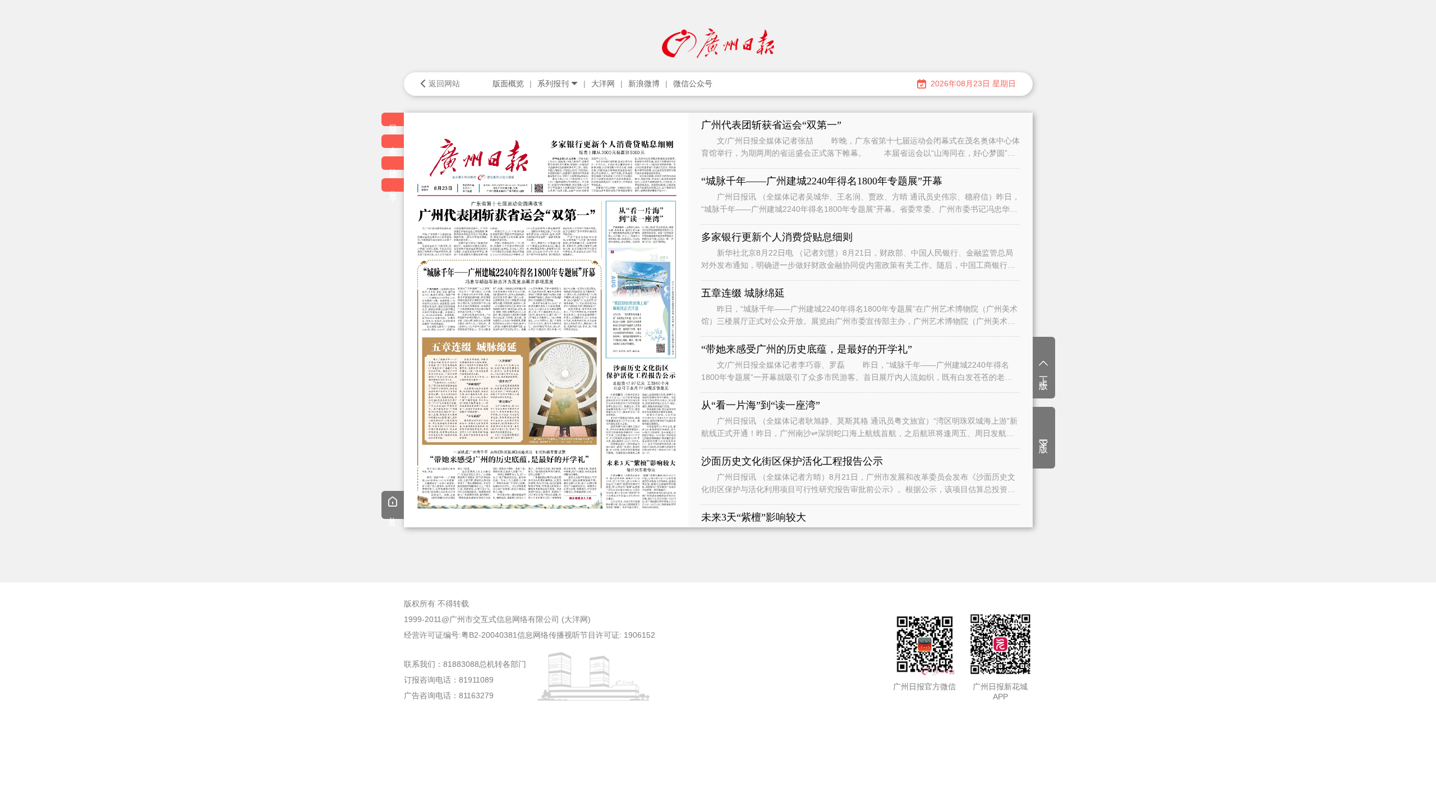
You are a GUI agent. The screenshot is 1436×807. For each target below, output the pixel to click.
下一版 (1043, 436)
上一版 (1043, 373)
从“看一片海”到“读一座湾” (760, 405)
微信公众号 (692, 83)
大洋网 (603, 83)
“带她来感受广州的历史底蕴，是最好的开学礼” (806, 349)
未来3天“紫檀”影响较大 (753, 517)
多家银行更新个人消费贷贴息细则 (777, 237)
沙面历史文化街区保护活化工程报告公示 (792, 461)
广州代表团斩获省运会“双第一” (771, 125)
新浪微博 (644, 83)
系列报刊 (553, 83)
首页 (392, 513)
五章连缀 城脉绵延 (743, 293)
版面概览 (508, 83)
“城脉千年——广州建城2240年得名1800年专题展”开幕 (821, 181)
